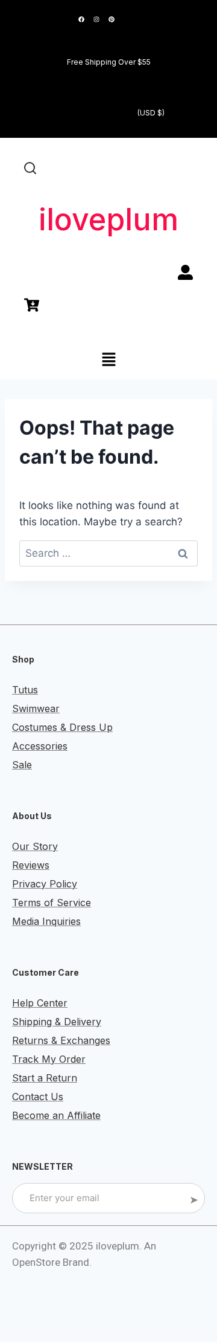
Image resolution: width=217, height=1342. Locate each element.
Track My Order (49, 1059)
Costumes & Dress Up (62, 727)
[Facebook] (81, 19)
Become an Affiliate (56, 1115)
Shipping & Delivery (56, 1022)
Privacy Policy (44, 884)
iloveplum (108, 219)
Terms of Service (51, 902)
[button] (108, 361)
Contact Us (37, 1097)
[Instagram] (96, 19)
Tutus (25, 690)
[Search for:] (108, 553)
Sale (22, 765)
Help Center (40, 1003)
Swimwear (36, 708)
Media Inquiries (46, 921)
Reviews (30, 865)
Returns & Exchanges (61, 1040)
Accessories (40, 746)
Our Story (35, 846)
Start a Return (44, 1078)
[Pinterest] (111, 19)
